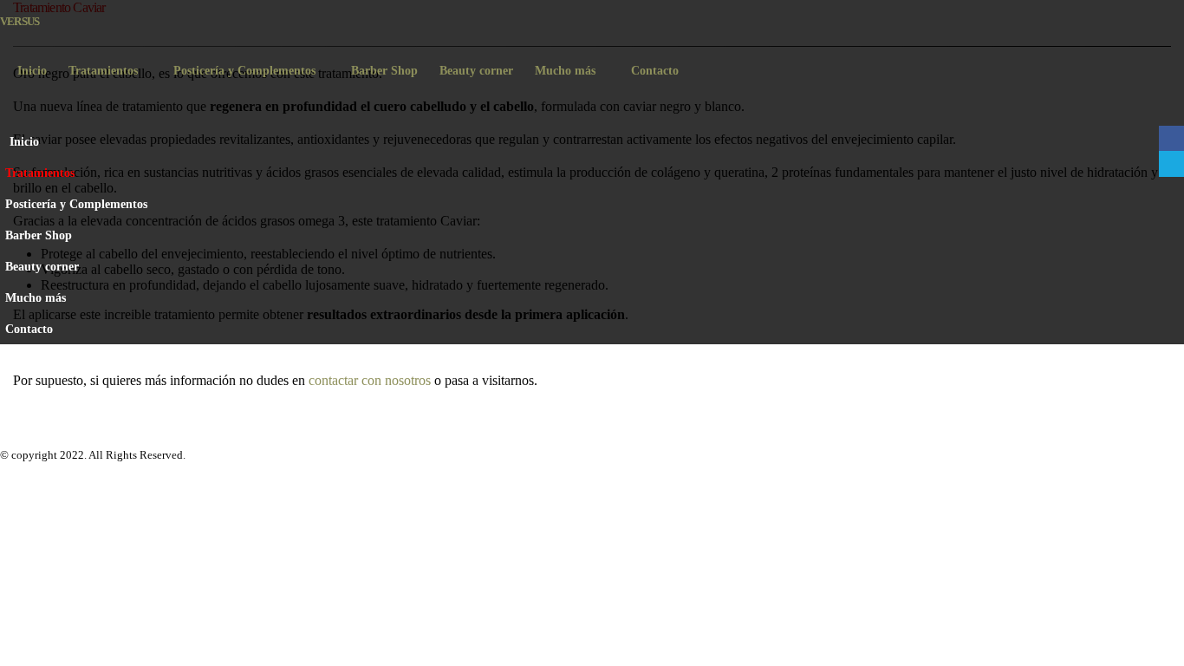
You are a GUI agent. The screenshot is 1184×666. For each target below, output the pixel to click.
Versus (19, 22)
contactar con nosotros (370, 380)
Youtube (592, 434)
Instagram (630, 434)
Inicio (32, 70)
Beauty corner (476, 70)
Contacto (655, 70)
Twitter (1171, 163)
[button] (1167, 195)
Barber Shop (384, 70)
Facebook (554, 434)
